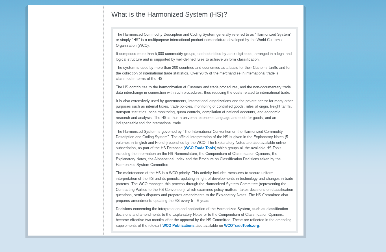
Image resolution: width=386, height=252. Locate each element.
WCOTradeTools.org (241, 225)
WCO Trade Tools (200, 148)
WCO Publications (178, 225)
